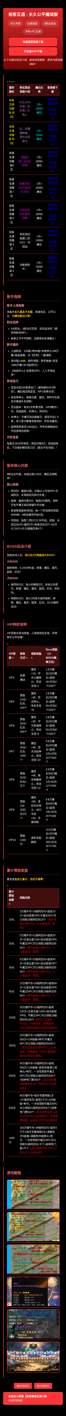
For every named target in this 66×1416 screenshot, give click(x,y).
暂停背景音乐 (43, 1386)
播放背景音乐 (23, 1386)
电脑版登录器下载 (33, 42)
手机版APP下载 (33, 51)
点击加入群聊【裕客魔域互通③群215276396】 (27, 1398)
